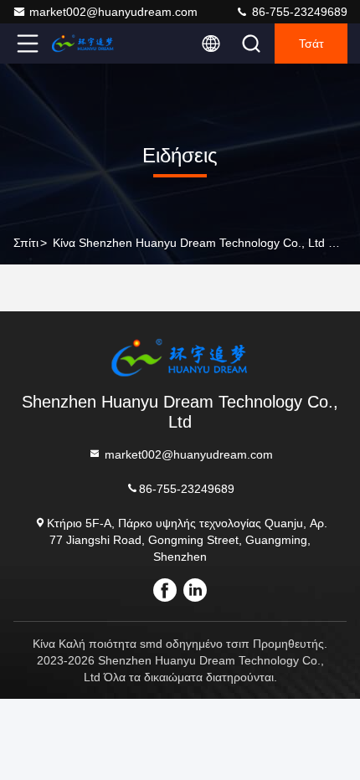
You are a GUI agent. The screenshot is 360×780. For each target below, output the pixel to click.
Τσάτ (311, 43)
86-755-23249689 (298, 11)
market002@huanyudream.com (113, 11)
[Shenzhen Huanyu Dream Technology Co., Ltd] (82, 43)
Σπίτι (26, 242)
